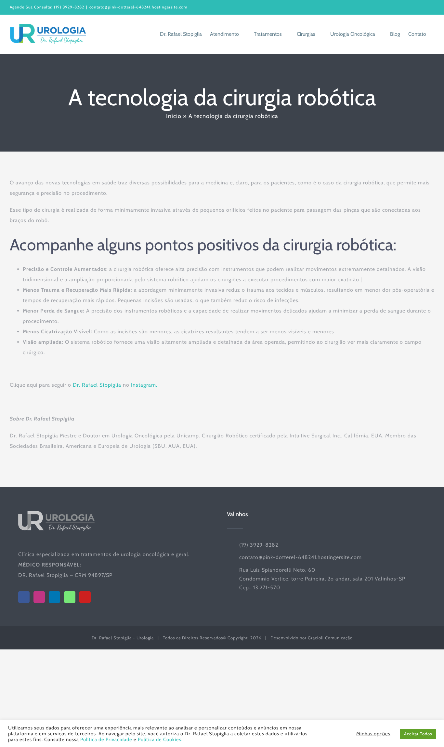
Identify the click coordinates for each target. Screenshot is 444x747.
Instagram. (144, 385)
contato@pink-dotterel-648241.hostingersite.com (138, 7)
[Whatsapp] (69, 597)
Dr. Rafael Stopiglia (97, 385)
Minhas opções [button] (373, 734)
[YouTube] (85, 597)
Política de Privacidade (106, 739)
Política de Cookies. (160, 739)
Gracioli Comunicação (330, 637)
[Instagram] (39, 597)
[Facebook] (24, 597)
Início (173, 116)
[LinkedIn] (54, 597)
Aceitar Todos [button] (418, 733)
